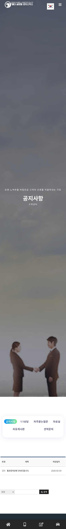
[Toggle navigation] (60, 4)
